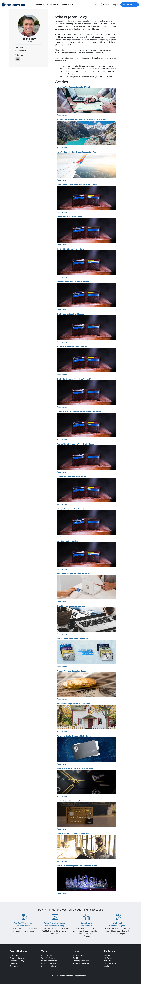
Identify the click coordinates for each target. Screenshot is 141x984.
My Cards (108, 955)
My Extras (108, 961)
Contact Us (14, 966)
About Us (14, 963)
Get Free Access (110, 963)
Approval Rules (79, 955)
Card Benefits (78, 958)
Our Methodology (17, 961)
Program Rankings (17, 958)
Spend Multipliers (48, 966)
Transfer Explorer (48, 958)
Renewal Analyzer (48, 963)
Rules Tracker (46, 955)
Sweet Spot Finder (49, 961)
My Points (108, 958)
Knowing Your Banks (81, 961)
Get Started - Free (129, 4)
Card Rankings (16, 955)
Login (115, 4)
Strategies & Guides (81, 963)
